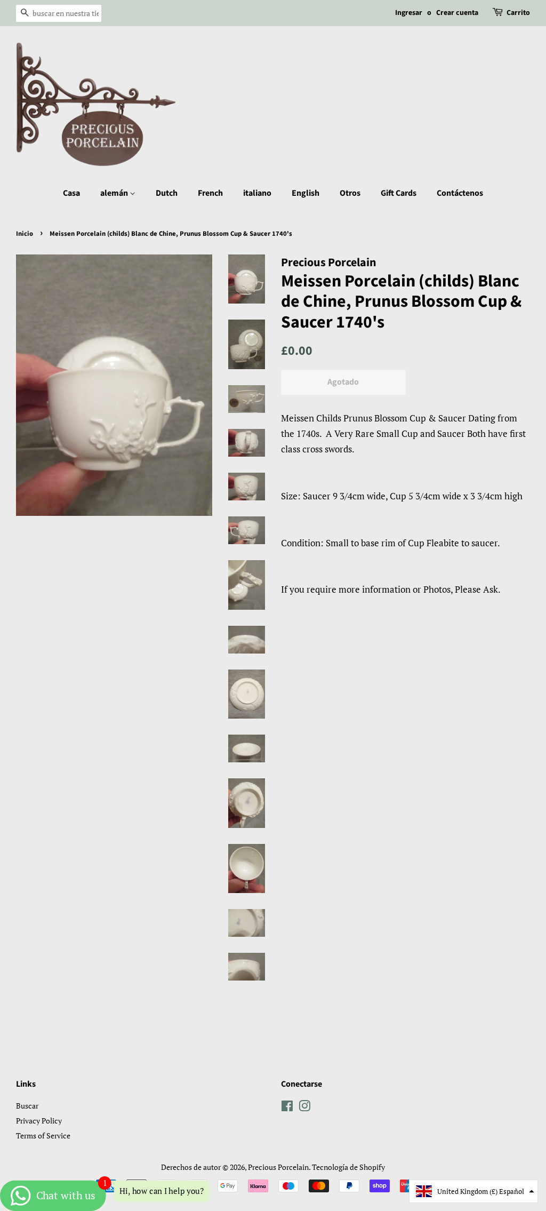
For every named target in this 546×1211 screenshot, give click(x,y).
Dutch (167, 193)
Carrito (518, 12)
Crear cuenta (457, 12)
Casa (71, 193)
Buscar (27, 1106)
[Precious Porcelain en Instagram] (304, 1108)
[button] (473, 1191)
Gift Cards (398, 193)
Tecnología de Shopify (348, 1167)
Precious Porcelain (278, 1167)
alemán (115, 193)
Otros (350, 193)
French (210, 193)
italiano (257, 193)
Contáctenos (460, 193)
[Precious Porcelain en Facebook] (287, 1108)
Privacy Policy (39, 1121)
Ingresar (408, 12)
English (305, 193)
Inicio (24, 233)
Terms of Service (43, 1135)
